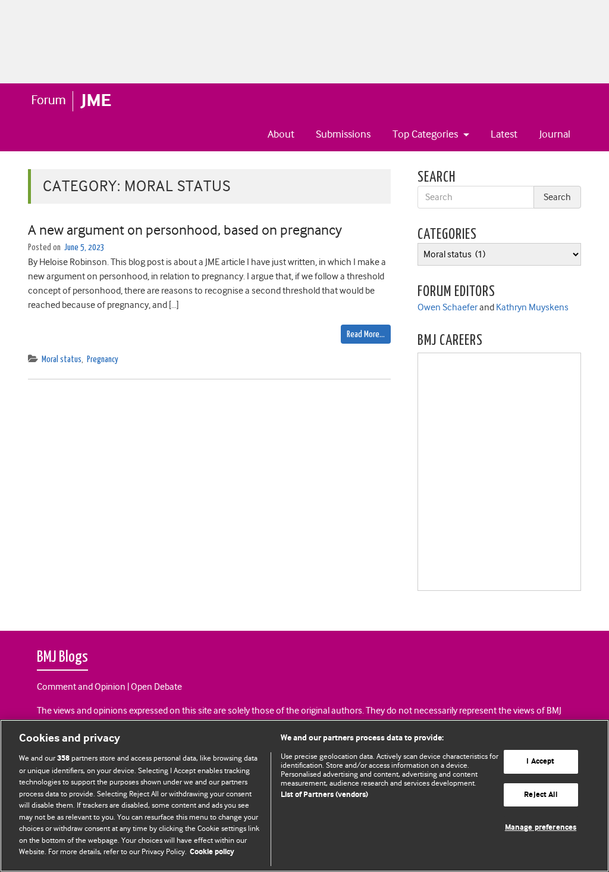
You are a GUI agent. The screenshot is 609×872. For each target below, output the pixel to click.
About (281, 134)
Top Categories (426, 134)
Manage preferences (540, 828)
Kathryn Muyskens (532, 307)
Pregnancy (102, 359)
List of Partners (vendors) (324, 794)
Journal (554, 134)
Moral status (61, 359)
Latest (504, 134)
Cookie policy (212, 852)
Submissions (343, 134)
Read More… (366, 334)
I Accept (540, 761)
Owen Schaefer (447, 307)
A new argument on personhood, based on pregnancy (185, 230)
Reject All (540, 794)
